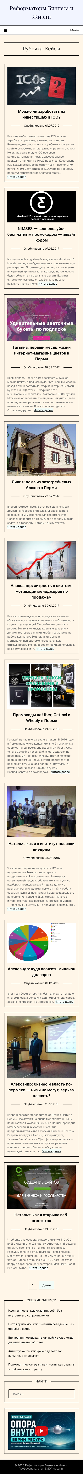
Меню (74, 30)
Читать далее (16, 177)
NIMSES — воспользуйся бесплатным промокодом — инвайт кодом (41, 234)
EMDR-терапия (54, 1468)
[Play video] (41, 1431)
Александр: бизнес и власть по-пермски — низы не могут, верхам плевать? (41, 1090)
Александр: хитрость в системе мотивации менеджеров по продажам (42, 591)
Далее (46, 1285)
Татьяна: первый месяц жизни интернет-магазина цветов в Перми (41, 353)
